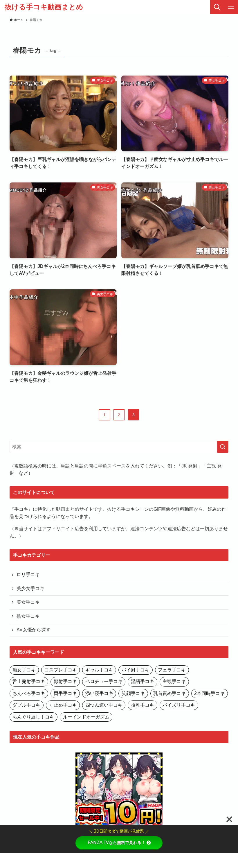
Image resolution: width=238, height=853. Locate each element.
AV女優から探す (34, 629)
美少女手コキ (30, 588)
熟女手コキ (28, 616)
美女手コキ (28, 602)
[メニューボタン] (231, 7)
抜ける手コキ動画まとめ (44, 6)
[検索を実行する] (222, 447)
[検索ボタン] (217, 7)
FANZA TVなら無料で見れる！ (116, 842)
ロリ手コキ (28, 574)
